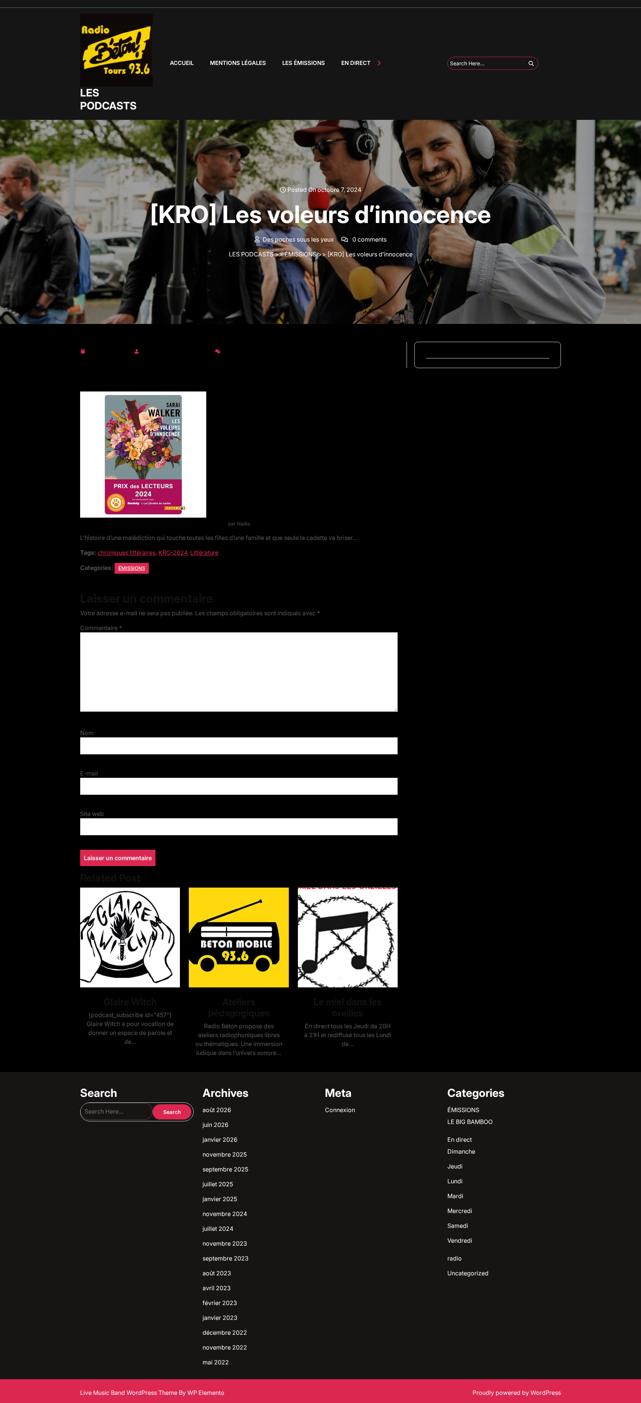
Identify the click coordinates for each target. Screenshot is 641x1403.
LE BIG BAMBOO (470, 1121)
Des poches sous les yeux (177, 349)
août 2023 (217, 1273)
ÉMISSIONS (300, 254)
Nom (86, 733)
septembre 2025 (225, 1169)
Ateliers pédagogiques (239, 1007)
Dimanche (461, 1151)
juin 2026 (216, 1124)
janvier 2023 (220, 1317)
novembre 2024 (225, 1213)
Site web (92, 813)
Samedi (457, 1225)
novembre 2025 (225, 1154)
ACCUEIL (182, 62)
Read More (127, 937)
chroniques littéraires (126, 552)
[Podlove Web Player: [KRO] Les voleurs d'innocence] (239, 371)
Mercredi (459, 1210)
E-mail (89, 773)
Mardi (455, 1196)
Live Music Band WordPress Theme (129, 1392)
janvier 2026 (220, 1139)
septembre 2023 (226, 1258)
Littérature (204, 552)
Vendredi (459, 1240)
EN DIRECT (356, 62)
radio (454, 1258)
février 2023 (220, 1303)
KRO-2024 (172, 552)
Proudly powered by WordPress (517, 1392)
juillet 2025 (218, 1184)
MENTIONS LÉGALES (238, 62)
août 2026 (217, 1110)
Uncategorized (468, 1273)
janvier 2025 (220, 1199)
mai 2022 (216, 1362)
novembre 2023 (225, 1243)
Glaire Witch (130, 1001)
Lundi (455, 1181)
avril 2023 (217, 1288)
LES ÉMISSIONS (303, 62)
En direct (459, 1139)
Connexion (340, 1110)
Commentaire (101, 628)
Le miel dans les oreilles (347, 1007)
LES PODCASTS (108, 99)
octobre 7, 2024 (109, 349)
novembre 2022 (225, 1347)
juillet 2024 (218, 1228)
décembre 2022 (225, 1332)
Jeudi (455, 1166)
